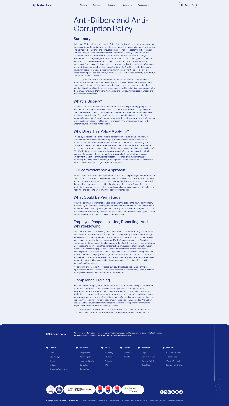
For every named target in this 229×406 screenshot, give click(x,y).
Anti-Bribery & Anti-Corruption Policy (133, 401)
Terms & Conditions (88, 401)
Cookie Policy (114, 401)
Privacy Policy (102, 401)
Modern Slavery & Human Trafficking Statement (166, 401)
